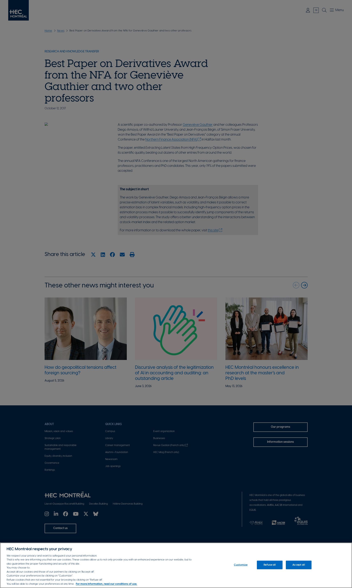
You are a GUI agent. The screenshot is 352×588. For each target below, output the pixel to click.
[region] (176, 565)
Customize (240, 565)
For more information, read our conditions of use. (106, 583)
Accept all (298, 565)
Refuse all (270, 565)
